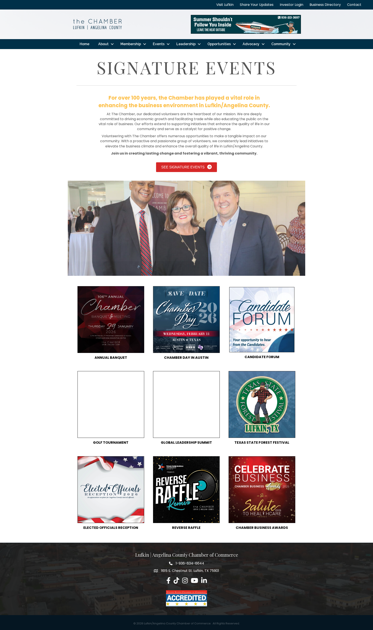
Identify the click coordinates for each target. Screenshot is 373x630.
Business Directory (325, 4)
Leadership (186, 44)
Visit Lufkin (225, 4)
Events (158, 44)
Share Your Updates (256, 4)
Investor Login (291, 4)
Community (281, 44)
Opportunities (219, 44)
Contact (354, 4)
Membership (130, 44)
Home (84, 44)
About (103, 44)
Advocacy (251, 44)
